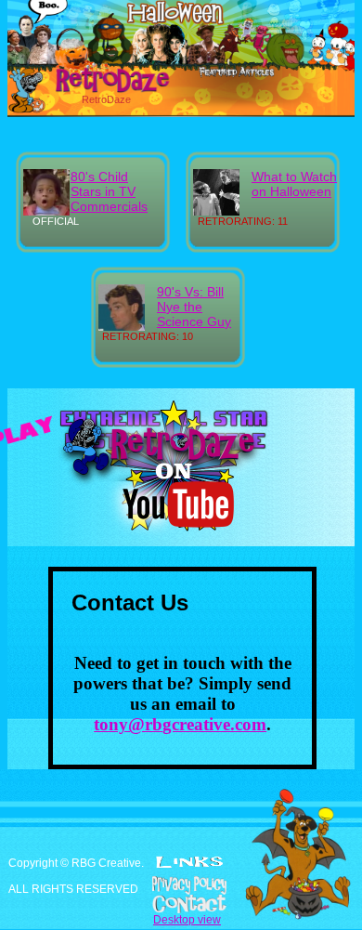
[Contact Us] (181, 904)
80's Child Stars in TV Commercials (109, 191)
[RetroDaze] (92, 90)
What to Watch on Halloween (294, 184)
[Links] (189, 862)
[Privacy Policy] (181, 885)
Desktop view (187, 919)
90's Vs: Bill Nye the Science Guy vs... (194, 314)
